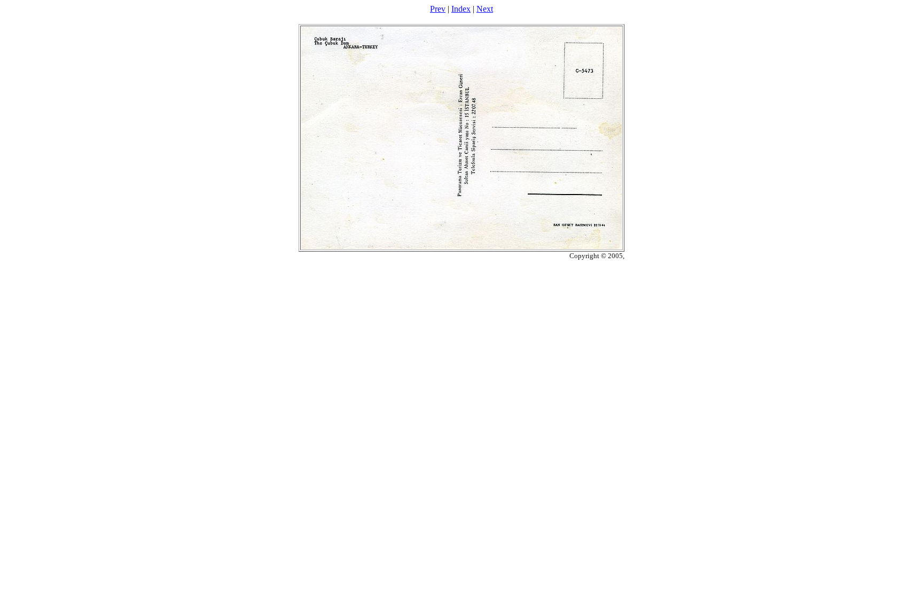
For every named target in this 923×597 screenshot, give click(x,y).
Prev (437, 8)
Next (484, 8)
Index (461, 8)
